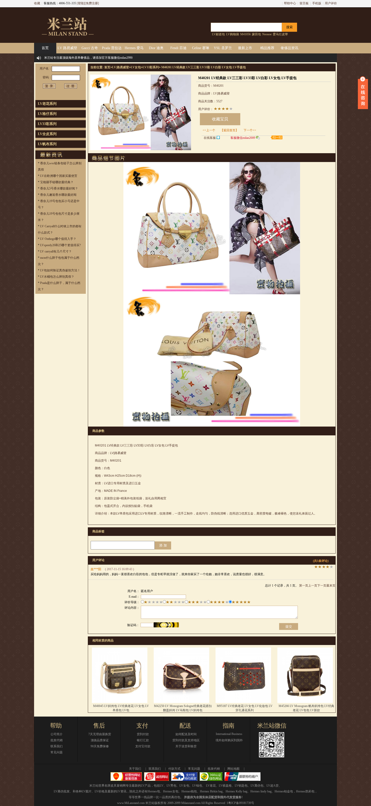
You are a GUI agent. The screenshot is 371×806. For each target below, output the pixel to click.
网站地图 (233, 768)
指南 (228, 725)
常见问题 (56, 752)
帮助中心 (290, 3)
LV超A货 (273, 785)
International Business (229, 734)
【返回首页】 (229, 130)
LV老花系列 (47, 104)
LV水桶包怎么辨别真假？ (57, 276)
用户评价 (331, 3)
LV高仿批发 (62, 791)
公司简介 (56, 734)
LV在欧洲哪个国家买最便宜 (58, 176)
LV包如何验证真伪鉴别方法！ (60, 270)
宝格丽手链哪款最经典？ (56, 182)
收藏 (37, 3)
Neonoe (267, 34)
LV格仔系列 (47, 114)
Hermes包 (154, 791)
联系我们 (56, 746)
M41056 (245, 34)
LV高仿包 (257, 785)
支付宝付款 (142, 746)
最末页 (330, 585)
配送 (185, 725)
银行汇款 (143, 740)
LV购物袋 (232, 34)
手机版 (316, 3)
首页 (107, 67)
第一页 (303, 585)
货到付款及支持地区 (186, 740)
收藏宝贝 (220, 119)
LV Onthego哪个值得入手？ (58, 239)
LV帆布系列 (47, 144)
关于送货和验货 (186, 746)
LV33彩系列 (47, 124)
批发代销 (56, 740)
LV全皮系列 (47, 134)
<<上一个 (209, 130)
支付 (142, 725)
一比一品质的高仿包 (166, 797)
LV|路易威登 (120, 67)
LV (162, 785)
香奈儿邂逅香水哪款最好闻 (58, 195)
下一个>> (250, 130)
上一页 (312, 585)
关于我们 (135, 768)
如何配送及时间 (186, 734)
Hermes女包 (170, 791)
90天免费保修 (100, 746)
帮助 (56, 725)
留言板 (304, 3)
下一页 (321, 585)
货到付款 (143, 734)
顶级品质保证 (100, 740)
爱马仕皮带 (280, 34)
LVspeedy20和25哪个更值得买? (60, 245)
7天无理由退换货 (99, 734)
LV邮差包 (218, 34)
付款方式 (174, 768)
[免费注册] (92, 3)
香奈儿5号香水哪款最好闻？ (59, 188)
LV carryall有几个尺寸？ (56, 251)
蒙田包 (256, 34)
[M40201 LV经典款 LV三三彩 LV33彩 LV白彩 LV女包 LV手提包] (140, 149)
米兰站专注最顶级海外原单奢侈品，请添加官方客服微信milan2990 (88, 57)
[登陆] (81, 3)
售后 (99, 725)
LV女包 (136, 67)
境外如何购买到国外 (229, 740)
